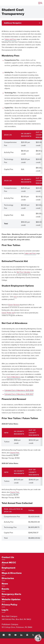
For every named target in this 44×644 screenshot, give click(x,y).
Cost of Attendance (13, 377)
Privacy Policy (9, 604)
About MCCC (9, 562)
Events (5, 589)
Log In (5, 609)
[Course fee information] (19, 452)
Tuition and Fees (30, 253)
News (5, 583)
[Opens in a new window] (33, 635)
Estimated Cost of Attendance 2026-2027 (19, 394)
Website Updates (11, 599)
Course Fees (14, 453)
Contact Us (8, 557)
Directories (8, 578)
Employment (8, 567)
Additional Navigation (12, 23)
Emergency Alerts (11, 594)
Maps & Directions (12, 573)
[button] (4, 635)
